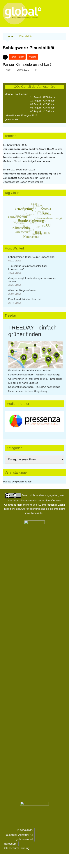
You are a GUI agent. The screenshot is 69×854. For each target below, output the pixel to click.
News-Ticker (17, 57)
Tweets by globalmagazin (17, 481)
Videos (32, 57)
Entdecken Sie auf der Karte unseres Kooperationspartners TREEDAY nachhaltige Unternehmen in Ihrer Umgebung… (34, 374)
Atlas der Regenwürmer (22, 290)
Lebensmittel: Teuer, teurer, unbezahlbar (31, 256)
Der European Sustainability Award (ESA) (29, 148)
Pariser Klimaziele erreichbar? (27, 65)
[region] (34, 421)
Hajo (8, 69)
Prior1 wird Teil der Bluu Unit (24, 299)
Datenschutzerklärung (16, 848)
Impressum (10, 843)
